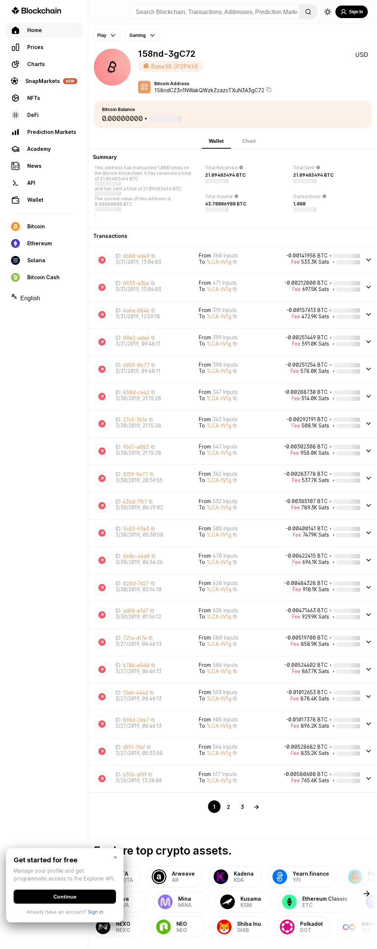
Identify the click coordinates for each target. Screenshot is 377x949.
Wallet (216, 141)
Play (101, 35)
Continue (65, 897)
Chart (249, 141)
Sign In (356, 11)
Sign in (95, 912)
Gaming (137, 35)
